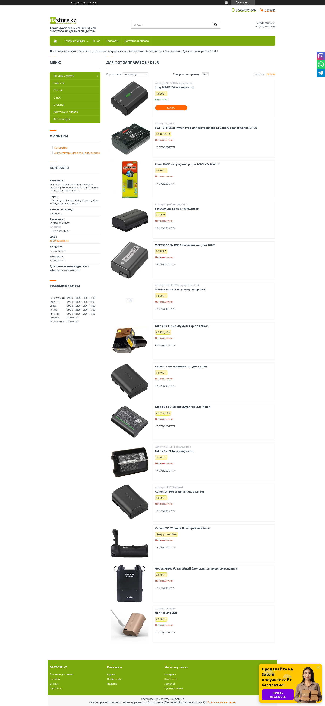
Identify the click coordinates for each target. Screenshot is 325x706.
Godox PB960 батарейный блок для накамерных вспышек (196, 568)
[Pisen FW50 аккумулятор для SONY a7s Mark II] (129, 179)
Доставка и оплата (136, 41)
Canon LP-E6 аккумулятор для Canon (181, 366)
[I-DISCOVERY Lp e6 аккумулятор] (129, 220)
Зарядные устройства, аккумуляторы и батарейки (111, 51)
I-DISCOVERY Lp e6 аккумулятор (177, 208)
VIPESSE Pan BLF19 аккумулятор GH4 (180, 289)
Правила (112, 683)
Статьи (58, 90)
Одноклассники (173, 688)
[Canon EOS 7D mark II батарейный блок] (129, 543)
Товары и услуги (74, 41)
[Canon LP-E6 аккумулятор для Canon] (129, 381)
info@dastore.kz (59, 240)
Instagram (170, 674)
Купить (171, 107)
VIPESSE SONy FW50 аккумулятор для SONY (185, 245)
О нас (96, 41)
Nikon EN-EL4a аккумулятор (174, 451)
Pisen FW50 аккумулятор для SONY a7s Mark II (187, 164)
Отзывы (58, 104)
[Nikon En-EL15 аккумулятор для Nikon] (129, 341)
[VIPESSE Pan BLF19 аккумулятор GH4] (129, 300)
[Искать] (215, 24)
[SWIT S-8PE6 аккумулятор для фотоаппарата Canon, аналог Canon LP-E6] (129, 139)
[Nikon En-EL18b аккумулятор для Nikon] (129, 422)
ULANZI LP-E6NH (166, 613)
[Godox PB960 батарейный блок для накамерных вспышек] (129, 583)
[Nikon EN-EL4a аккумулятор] (129, 462)
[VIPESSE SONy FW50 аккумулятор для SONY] (129, 260)
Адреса (111, 674)
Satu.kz (179, 699)
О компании (114, 679)
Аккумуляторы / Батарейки (162, 51)
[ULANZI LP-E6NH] (129, 624)
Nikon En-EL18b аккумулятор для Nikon (182, 407)
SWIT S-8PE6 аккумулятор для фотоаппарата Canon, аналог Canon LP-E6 (206, 128)
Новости (59, 83)
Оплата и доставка (61, 674)
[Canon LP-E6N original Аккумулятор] (129, 503)
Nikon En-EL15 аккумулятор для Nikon (182, 326)
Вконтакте (170, 679)
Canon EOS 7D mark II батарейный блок (182, 528)
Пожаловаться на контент (221, 702)
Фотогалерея (62, 119)
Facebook (169, 683)
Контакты (112, 41)
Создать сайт (78, 2)
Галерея (259, 74)
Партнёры (56, 688)
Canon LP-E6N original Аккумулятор (180, 491)
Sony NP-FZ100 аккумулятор (174, 87)
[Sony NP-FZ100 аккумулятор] (129, 98)
